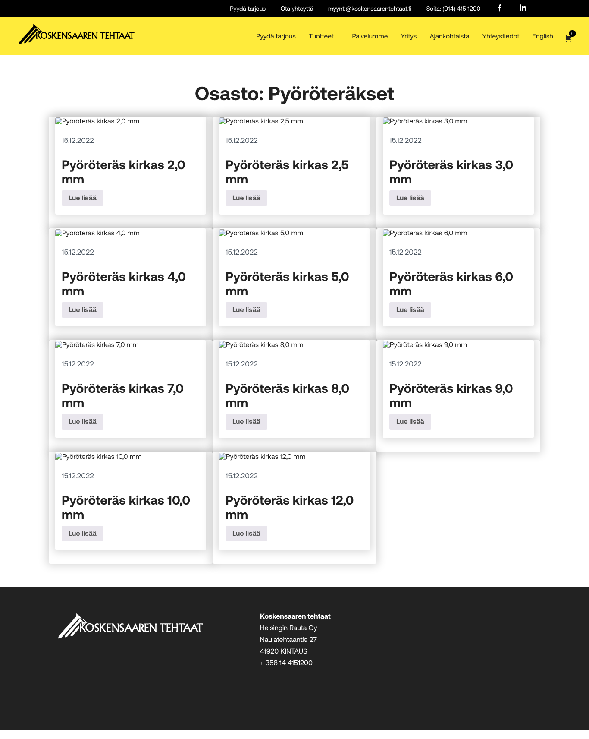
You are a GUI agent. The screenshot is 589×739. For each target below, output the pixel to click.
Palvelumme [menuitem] (370, 36)
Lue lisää (83, 198)
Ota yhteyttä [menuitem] (297, 8)
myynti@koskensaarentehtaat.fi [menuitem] (369, 8)
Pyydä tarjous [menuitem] (248, 8)
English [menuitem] (542, 36)
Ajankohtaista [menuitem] (449, 36)
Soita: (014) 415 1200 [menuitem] (453, 8)
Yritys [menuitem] (409, 36)
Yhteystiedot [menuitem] (501, 36)
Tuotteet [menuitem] (321, 36)
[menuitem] (499, 8)
